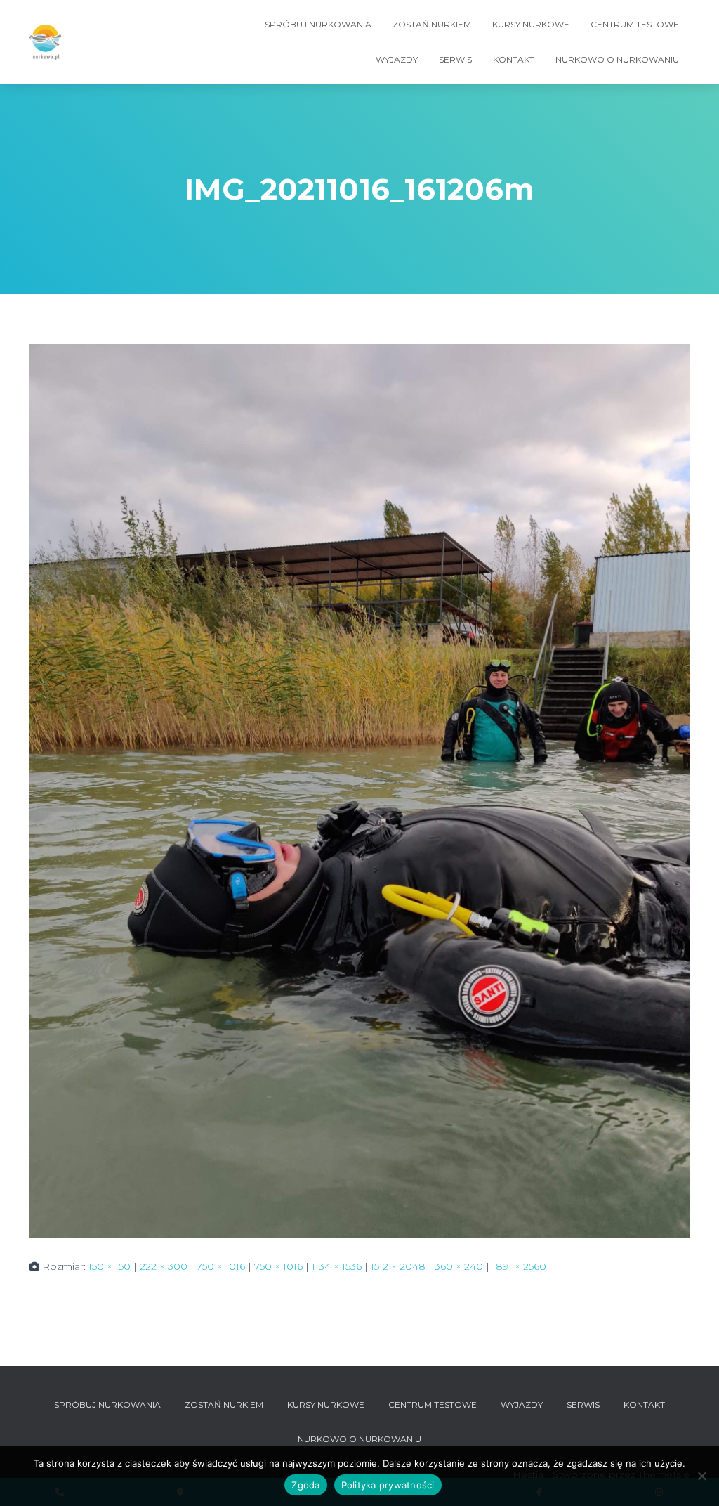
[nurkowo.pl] (45, 42)
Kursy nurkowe (530, 24)
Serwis (455, 59)
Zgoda (305, 1485)
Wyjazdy (397, 59)
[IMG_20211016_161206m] (359, 790)
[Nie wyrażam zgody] (701, 1476)
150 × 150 (109, 1266)
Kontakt (513, 59)
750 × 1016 (221, 1266)
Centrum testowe (635, 24)
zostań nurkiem (432, 24)
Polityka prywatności (388, 1485)
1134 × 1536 (337, 1266)
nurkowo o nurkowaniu (617, 59)
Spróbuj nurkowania (318, 24)
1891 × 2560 (519, 1266)
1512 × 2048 (398, 1266)
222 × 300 (163, 1266)
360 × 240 (459, 1266)
